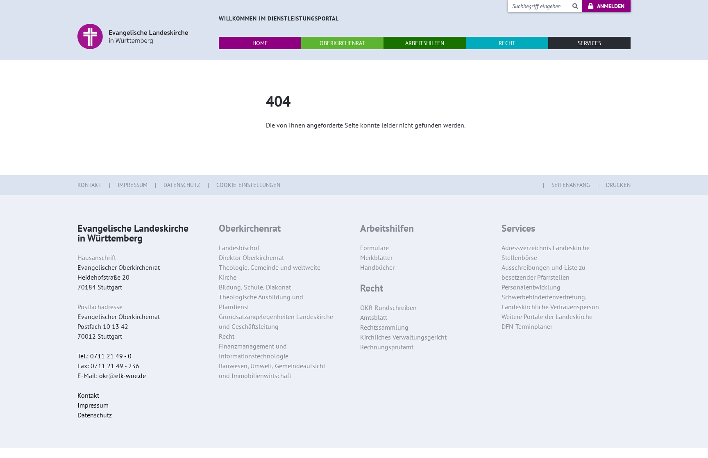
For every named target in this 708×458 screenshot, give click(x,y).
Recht (371, 288)
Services (518, 228)
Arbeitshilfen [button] (424, 43)
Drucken (618, 185)
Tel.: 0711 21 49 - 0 (104, 356)
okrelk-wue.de (122, 375)
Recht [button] (507, 43)
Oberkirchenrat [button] (342, 43)
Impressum (133, 185)
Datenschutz (181, 185)
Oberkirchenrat (250, 228)
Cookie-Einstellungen (248, 185)
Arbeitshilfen (387, 228)
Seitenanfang (570, 185)
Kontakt (89, 185)
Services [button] (589, 43)
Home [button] (260, 43)
